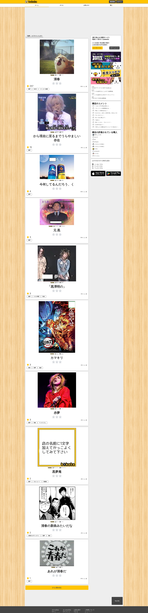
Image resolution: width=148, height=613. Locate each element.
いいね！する (98, 164)
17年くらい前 (83, 578)
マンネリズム (42, 422)
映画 (43, 296)
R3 (95, 139)
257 (31, 86)
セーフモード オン (97, 48)
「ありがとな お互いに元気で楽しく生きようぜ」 (106, 113)
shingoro (96, 141)
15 (31, 147)
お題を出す (86, 5)
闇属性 (45, 481)
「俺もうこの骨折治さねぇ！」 (101, 110)
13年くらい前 (83, 86)
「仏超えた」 (97, 120)
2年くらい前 (84, 420)
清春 (29, 367)
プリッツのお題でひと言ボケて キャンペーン (103, 94)
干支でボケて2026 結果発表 (99, 97)
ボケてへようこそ (114, 48)
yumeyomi (96, 151)
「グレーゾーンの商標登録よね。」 (102, 108)
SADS (35, 89)
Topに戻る (117, 600)
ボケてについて (88, 611)
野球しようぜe (97, 134)
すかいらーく (37, 481)
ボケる (61, 5)
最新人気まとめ (66, 611)
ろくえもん (97, 155)
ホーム (37, 5)
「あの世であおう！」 (99, 124)
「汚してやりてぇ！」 (99, 115)
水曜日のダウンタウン (33, 535)
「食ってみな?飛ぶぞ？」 (100, 117)
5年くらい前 (84, 147)
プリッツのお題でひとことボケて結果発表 (102, 90)
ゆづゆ (95, 148)
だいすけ (96, 153)
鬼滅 (40, 367)
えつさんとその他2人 (99, 144)
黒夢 (29, 89)
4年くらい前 (84, 479)
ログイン (119, 1)
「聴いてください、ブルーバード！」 (103, 122)
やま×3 (96, 137)
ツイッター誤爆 (44, 89)
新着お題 (76, 611)
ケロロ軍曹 (36, 296)
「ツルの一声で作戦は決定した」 (102, 106)
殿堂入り (54, 611)
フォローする (97, 166)
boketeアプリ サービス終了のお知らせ (101, 87)
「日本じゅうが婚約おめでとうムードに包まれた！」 (106, 127)
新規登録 (112, 1)
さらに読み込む (57, 587)
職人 (111, 5)
